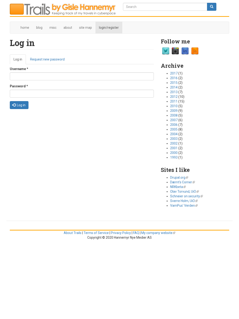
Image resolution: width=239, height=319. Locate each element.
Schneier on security (186, 196)
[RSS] (195, 51)
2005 (174, 129)
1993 (174, 157)
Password (19, 86)
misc (52, 27)
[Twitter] (165, 51)
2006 (174, 125)
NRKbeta (178, 187)
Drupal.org (179, 177)
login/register (109, 27)
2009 (174, 111)
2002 (174, 143)
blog (39, 27)
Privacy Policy (121, 233)
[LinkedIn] (185, 51)
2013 (174, 92)
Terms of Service (96, 233)
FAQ (136, 233)
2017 (174, 73)
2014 (174, 87)
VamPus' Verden (184, 205)
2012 (174, 97)
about (67, 27)
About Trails (72, 233)
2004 (174, 134)
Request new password (47, 59)
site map (85, 27)
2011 (174, 101)
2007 (174, 120)
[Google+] (175, 51)
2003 (174, 139)
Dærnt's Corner (182, 182)
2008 (174, 115)
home (25, 27)
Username (19, 69)
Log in (20, 60)
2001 (174, 148)
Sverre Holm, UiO (184, 201)
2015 (174, 83)
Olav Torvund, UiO (184, 191)
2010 (174, 106)
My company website (158, 233)
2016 (174, 78)
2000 (174, 153)
